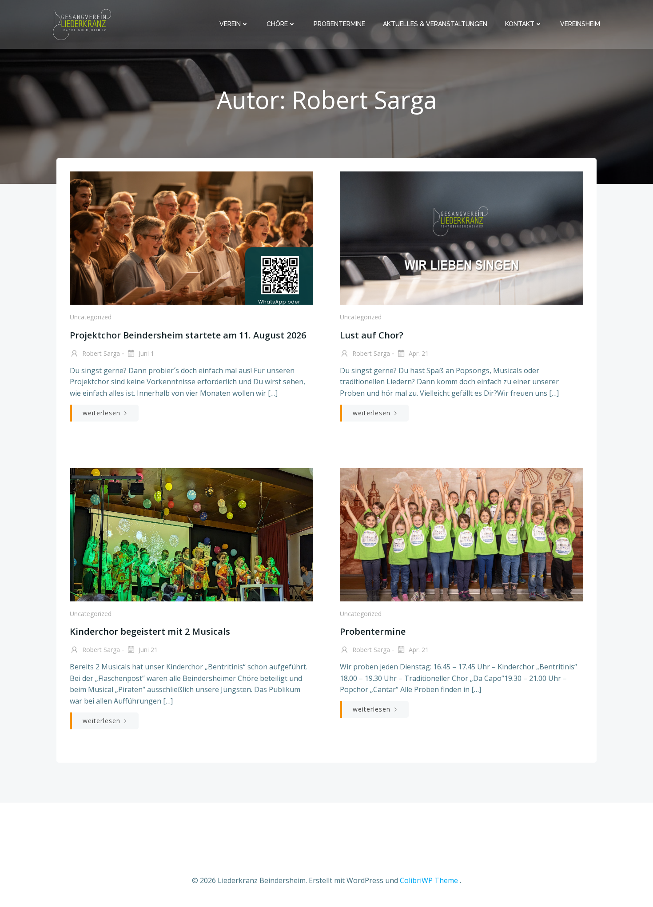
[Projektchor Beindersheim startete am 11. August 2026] (191, 237)
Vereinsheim (580, 24)
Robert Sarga (100, 353)
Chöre (277, 24)
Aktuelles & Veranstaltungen (435, 24)
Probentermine (339, 24)
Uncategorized (90, 317)
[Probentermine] (461, 534)
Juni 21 (147, 649)
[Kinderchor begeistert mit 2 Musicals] (191, 534)
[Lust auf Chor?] (461, 237)
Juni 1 (145, 353)
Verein (230, 24)
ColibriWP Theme (429, 880)
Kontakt (519, 24)
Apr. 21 (418, 353)
